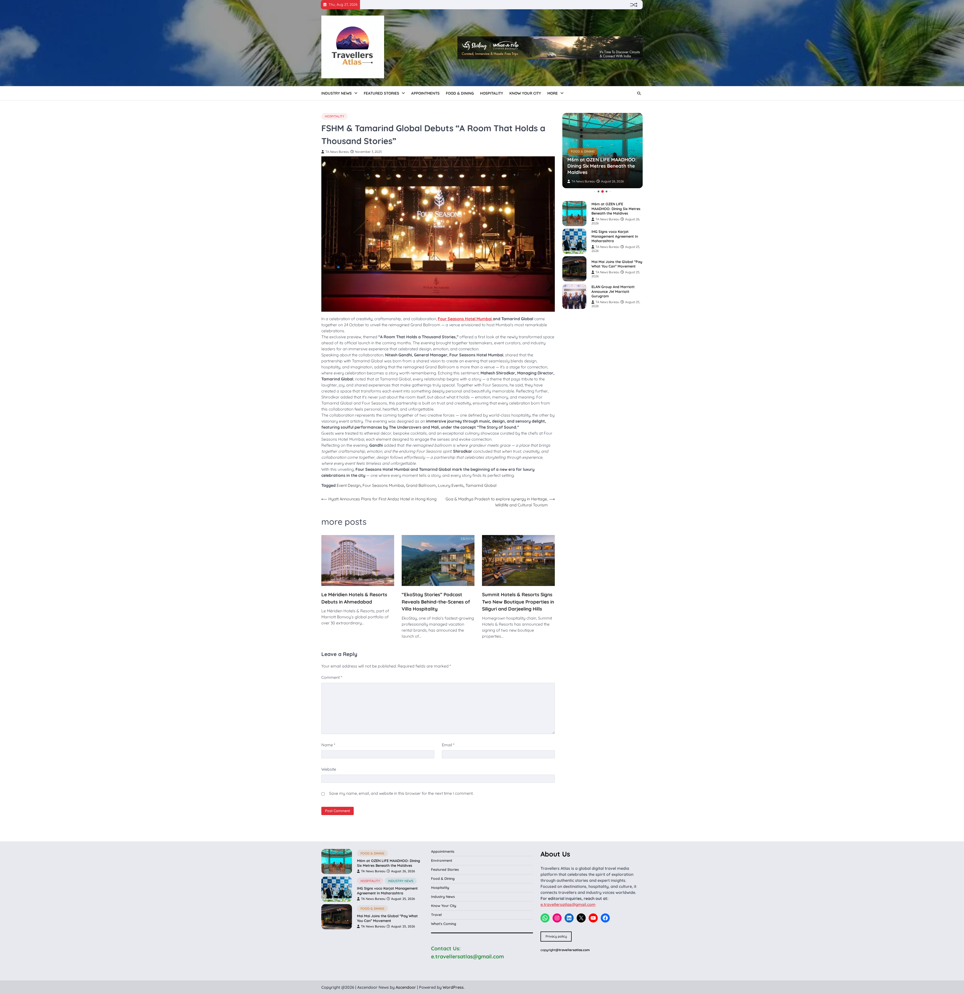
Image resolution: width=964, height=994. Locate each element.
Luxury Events (450, 485)
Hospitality (491, 93)
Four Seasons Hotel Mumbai (465, 318)
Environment (441, 860)
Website (328, 769)
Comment (331, 677)
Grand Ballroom (421, 485)
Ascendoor (406, 987)
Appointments (425, 93)
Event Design (348, 485)
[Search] (639, 93)
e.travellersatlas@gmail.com (567, 904)
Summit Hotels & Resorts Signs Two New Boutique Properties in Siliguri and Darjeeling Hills (518, 601)
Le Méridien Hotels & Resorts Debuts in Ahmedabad (354, 598)
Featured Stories (381, 93)
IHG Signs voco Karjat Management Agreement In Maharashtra (614, 236)
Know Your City (525, 93)
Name (328, 744)
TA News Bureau (337, 152)
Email (448, 744)
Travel (436, 914)
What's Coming (443, 923)
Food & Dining (460, 93)
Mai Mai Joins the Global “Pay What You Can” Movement (616, 264)
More (552, 93)
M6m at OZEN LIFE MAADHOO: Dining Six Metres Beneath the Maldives (601, 166)
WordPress (453, 987)
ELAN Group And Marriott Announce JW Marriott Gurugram (613, 292)
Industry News (336, 93)
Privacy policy (556, 936)
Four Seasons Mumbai (383, 485)
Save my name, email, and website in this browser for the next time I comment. (401, 793)
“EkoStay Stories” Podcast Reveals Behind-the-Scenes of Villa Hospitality (436, 601)
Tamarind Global (481, 485)
